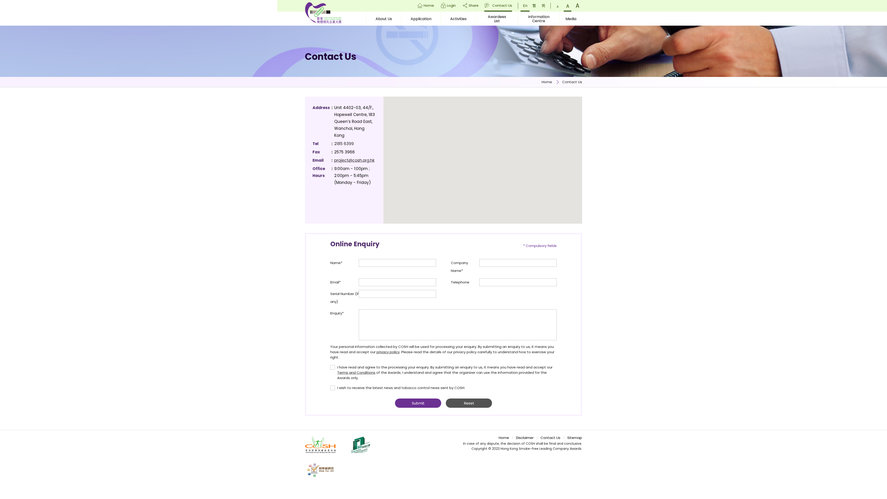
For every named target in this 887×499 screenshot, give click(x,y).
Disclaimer (525, 437)
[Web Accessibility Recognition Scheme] (320, 470)
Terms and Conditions (356, 372)
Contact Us (502, 5)
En (525, 5)
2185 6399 (344, 143)
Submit (418, 403)
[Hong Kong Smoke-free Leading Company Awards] (323, 13)
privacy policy (388, 352)
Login (451, 5)
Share (474, 5)
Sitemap (574, 437)
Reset (469, 403)
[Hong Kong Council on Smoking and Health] (320, 444)
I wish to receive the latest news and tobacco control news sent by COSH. (401, 387)
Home (429, 5)
